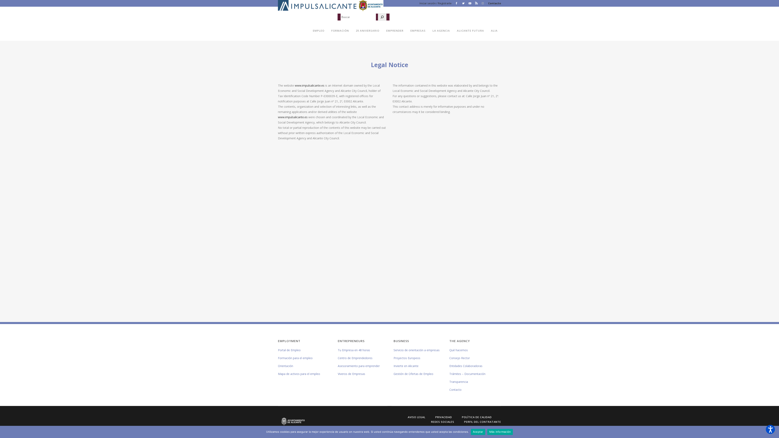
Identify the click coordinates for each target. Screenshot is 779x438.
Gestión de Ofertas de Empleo (413, 374)
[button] (770, 429)
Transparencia (458, 382)
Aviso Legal (416, 417)
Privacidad (443, 417)
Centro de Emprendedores (355, 358)
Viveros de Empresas (351, 374)
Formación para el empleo (295, 358)
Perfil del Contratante (482, 422)
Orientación (285, 366)
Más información (500, 431)
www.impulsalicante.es (309, 85)
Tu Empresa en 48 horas (354, 350)
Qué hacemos (458, 350)
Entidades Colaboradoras (465, 366)
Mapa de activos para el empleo (299, 374)
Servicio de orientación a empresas (417, 350)
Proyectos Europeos (407, 358)
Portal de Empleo (289, 350)
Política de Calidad (477, 417)
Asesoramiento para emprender (359, 366)
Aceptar (478, 431)
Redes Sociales (442, 422)
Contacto (494, 3)
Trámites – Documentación (467, 374)
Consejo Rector (459, 358)
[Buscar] (382, 17)
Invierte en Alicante (406, 366)
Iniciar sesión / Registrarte (436, 3)
